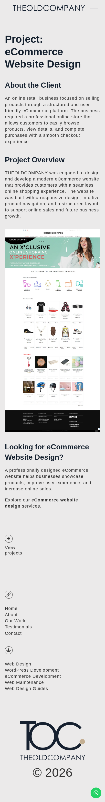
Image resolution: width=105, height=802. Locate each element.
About (11, 614)
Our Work (15, 620)
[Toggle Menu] (94, 7)
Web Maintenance (24, 682)
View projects (13, 550)
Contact (13, 633)
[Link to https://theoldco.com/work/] (9, 539)
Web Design (18, 664)
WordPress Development (32, 670)
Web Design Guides (26, 688)
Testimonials (18, 626)
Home (11, 608)
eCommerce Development (33, 676)
